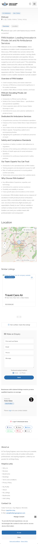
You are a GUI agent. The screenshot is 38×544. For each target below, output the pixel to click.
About (5, 490)
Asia (14, 13)
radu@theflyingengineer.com (15, 513)
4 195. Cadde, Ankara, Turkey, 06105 (15, 19)
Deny (19, 537)
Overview (6, 26)
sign (10, 410)
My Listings (6, 492)
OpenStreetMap (25, 260)
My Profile (6, 487)
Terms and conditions (14, 541)
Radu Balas (8, 401)
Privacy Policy (24, 541)
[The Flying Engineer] (9, 4)
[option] (19, 290)
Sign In (30, 3)
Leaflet (18, 260)
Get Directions (29, 230)
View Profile (8, 403)
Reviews (5, 471)
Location (15, 26)
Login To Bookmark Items (20, 421)
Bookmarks (6, 474)
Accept (19, 532)
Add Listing (6, 498)
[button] (35, 517)
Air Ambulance (6, 13)
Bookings (6, 477)
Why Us (5, 468)
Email (28, 431)
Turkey (18, 13)
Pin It (19, 431)
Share (10, 427)
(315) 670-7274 (10, 510)
